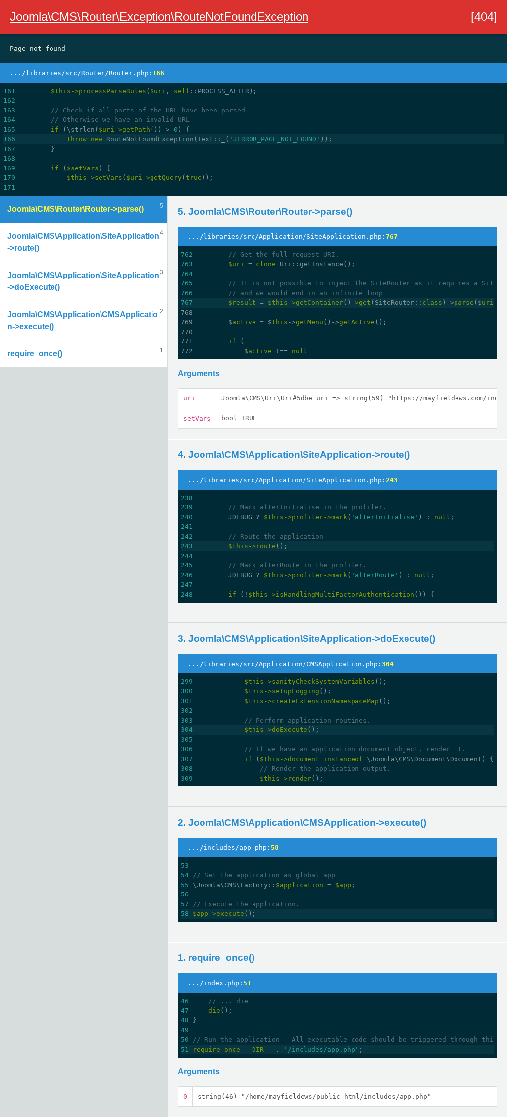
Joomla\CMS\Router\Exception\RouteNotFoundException (159, 16)
